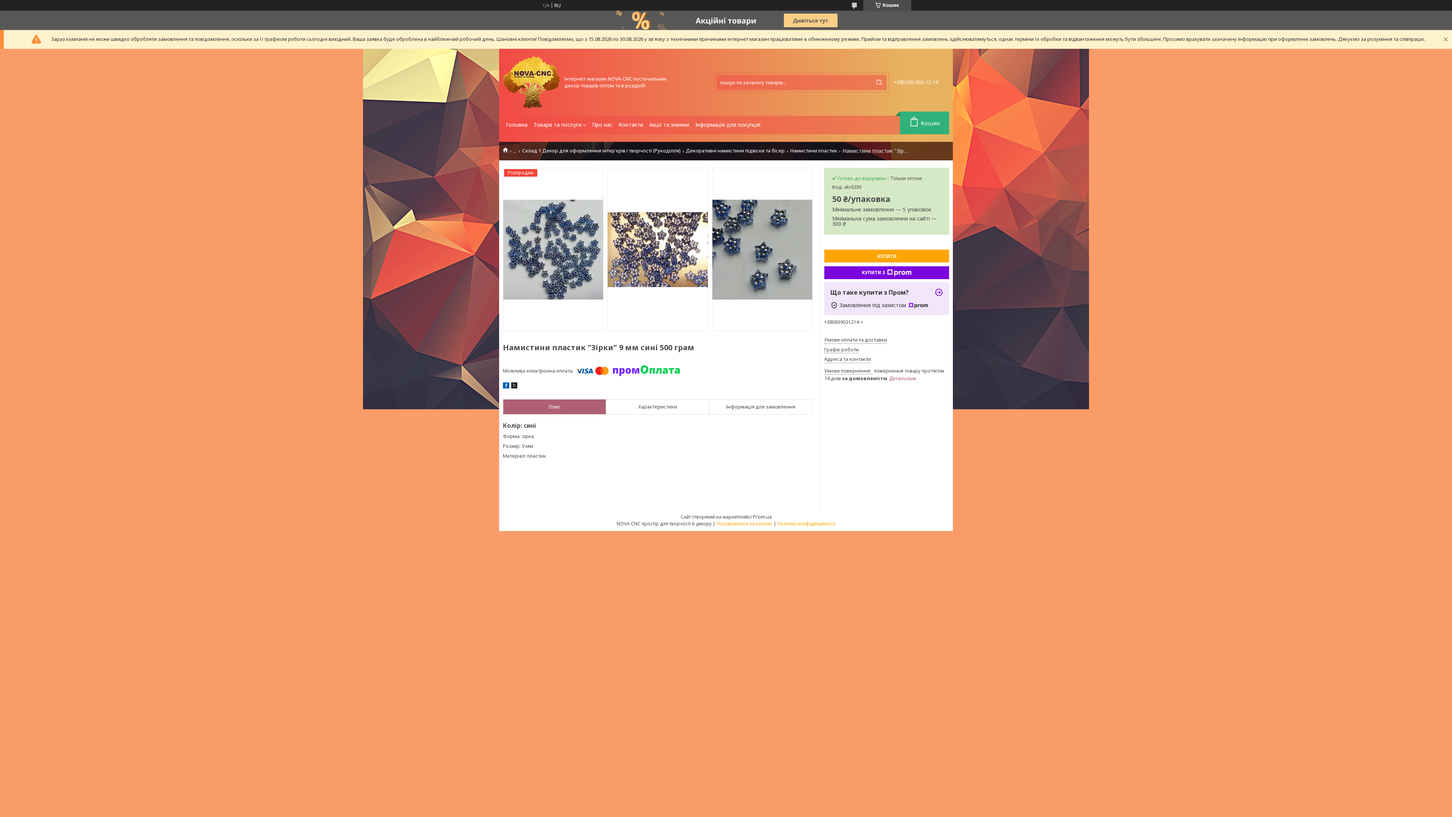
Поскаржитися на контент (745, 523)
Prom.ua (762, 516)
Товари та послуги (558, 124)
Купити (887, 256)
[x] (514, 386)
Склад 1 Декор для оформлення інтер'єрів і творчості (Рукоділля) (601, 151)
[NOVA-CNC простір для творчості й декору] (531, 82)
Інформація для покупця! (727, 124)
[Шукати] (879, 82)
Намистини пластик (813, 151)
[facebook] (506, 386)
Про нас (602, 124)
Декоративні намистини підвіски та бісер (735, 151)
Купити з (873, 272)
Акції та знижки (669, 124)
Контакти (631, 124)
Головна (516, 124)
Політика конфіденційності (806, 523)
